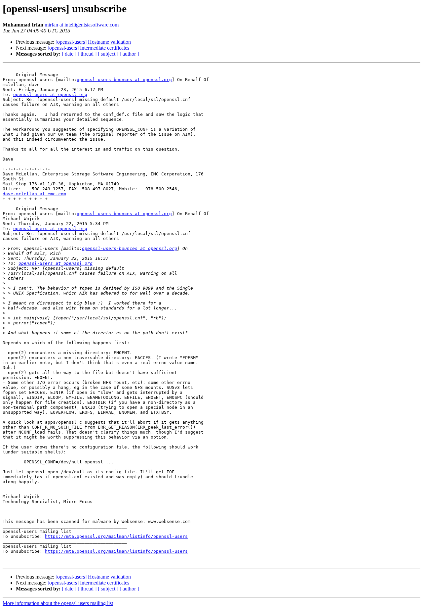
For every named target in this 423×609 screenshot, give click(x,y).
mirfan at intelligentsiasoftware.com (82, 24)
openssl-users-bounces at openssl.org (124, 79)
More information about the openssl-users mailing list (58, 603)
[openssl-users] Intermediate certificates (88, 48)
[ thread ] (87, 54)
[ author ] (129, 54)
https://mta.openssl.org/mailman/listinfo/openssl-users (116, 536)
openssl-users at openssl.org (50, 94)
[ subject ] (108, 54)
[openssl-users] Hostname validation (93, 42)
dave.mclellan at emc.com (34, 193)
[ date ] (69, 54)
